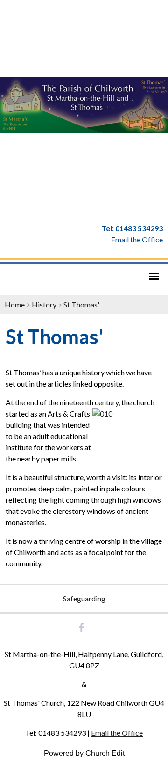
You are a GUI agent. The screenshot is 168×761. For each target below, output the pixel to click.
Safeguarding (84, 598)
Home (15, 304)
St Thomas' (81, 304)
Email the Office (117, 732)
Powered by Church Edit (84, 753)
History (44, 304)
